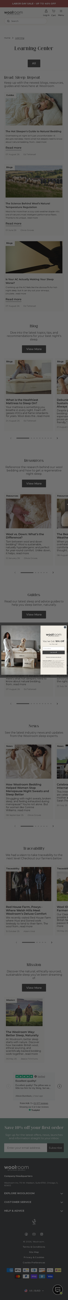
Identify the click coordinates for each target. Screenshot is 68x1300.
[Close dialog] (65, 627)
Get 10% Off (53, 652)
